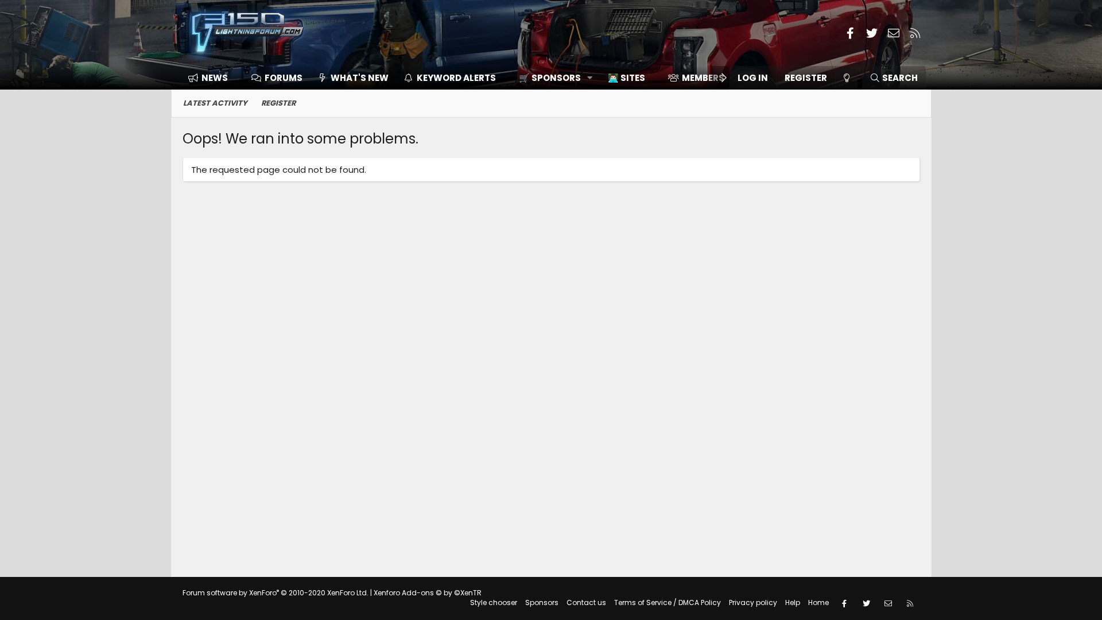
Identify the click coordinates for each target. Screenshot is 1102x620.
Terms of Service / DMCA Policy (667, 602)
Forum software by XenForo (275, 593)
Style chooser (493, 602)
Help (792, 602)
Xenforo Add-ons (428, 593)
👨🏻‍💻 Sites (626, 78)
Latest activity (215, 103)
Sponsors (541, 602)
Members (703, 78)
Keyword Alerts (456, 78)
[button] (551, 78)
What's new (360, 78)
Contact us (586, 602)
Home (818, 602)
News (214, 78)
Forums (283, 78)
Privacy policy (753, 602)
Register (278, 103)
